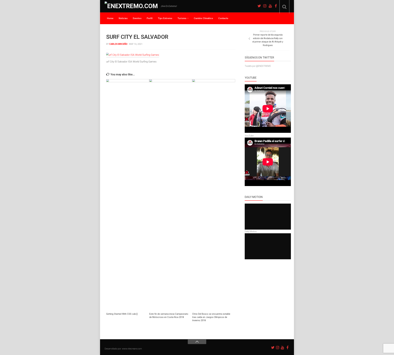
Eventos (137, 18)
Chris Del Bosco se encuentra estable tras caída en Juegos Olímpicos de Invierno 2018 (211, 317)
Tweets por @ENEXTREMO (258, 66)
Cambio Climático (203, 18)
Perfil (150, 18)
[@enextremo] (265, 6)
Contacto (223, 18)
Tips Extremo (165, 18)
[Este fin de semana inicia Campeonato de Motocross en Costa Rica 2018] (170, 194)
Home (110, 18)
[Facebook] (276, 6)
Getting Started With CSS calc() (122, 314)
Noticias (123, 18)
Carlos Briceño (118, 44)
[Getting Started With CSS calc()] (127, 194)
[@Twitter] (259, 6)
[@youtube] (270, 6)
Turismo (181, 18)
